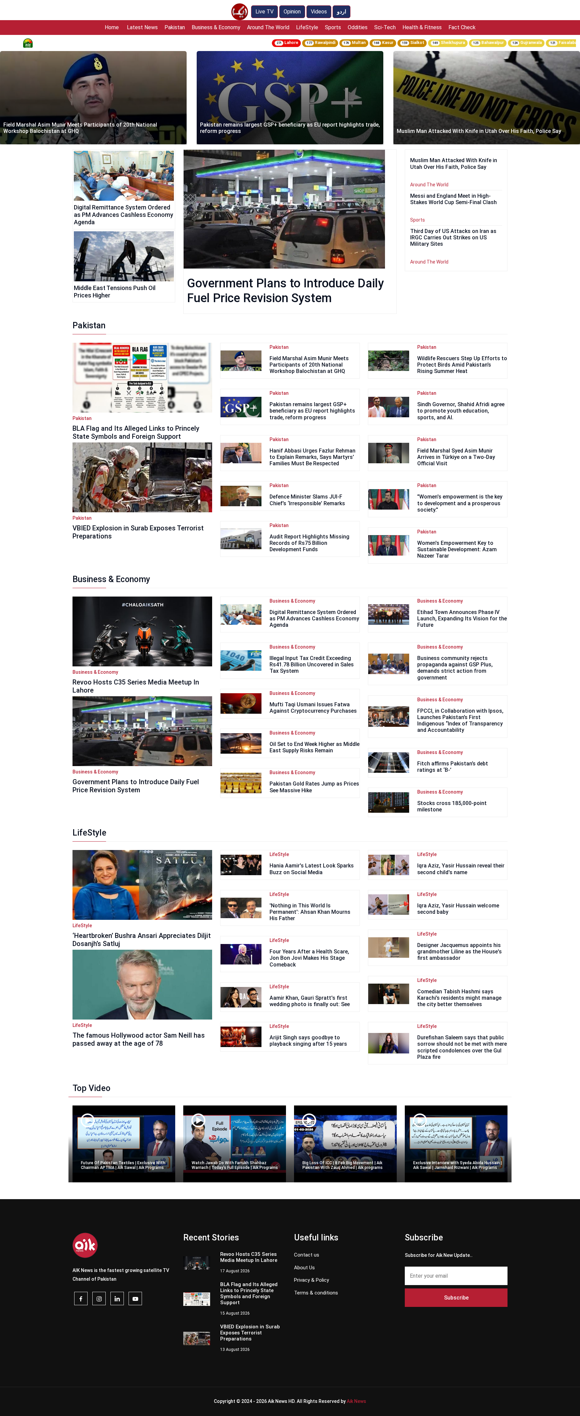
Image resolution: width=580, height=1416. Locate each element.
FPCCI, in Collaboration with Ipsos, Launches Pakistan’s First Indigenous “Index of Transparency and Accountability (460, 721)
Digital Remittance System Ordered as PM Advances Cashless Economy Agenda (123, 214)
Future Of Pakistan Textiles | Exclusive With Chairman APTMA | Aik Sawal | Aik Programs (123, 1165)
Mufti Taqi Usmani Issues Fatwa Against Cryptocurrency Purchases (313, 707)
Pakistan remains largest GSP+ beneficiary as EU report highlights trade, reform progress (290, 128)
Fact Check (462, 27)
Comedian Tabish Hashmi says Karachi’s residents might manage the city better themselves (459, 997)
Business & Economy (216, 27)
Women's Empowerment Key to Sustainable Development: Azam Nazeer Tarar (457, 549)
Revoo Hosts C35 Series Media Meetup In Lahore (135, 686)
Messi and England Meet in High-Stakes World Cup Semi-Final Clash (453, 199)
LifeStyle (307, 27)
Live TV (264, 11)
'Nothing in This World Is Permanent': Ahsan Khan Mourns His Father (310, 912)
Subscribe (456, 1297)
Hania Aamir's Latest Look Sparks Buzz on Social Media (312, 868)
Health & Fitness (422, 27)
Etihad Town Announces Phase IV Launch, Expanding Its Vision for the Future (462, 618)
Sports (333, 27)
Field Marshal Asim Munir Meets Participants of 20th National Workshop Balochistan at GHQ (80, 128)
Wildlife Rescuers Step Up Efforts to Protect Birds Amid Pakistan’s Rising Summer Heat (462, 364)
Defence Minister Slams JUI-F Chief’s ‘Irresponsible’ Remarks (307, 499)
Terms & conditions (316, 1293)
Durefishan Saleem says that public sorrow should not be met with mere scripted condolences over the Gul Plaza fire (462, 1047)
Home (112, 27)
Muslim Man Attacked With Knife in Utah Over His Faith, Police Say (479, 131)
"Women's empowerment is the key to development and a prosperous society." (459, 503)
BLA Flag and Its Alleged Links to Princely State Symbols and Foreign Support (135, 432)
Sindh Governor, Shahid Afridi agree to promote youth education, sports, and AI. (460, 410)
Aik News (356, 1401)
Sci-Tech (385, 27)
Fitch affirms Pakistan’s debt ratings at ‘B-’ (452, 766)
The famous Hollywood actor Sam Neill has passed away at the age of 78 (138, 1039)
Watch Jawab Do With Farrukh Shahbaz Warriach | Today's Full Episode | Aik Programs (235, 1165)
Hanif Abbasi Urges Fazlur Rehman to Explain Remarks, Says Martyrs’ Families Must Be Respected (312, 457)
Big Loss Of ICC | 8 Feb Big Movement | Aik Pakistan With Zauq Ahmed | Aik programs (342, 1165)
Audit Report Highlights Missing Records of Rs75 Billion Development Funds (309, 543)
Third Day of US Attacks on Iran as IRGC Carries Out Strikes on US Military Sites (453, 237)
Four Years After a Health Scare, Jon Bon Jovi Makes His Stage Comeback (309, 957)
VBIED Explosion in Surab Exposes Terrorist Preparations (138, 532)
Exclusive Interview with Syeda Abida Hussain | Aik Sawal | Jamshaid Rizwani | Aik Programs (457, 1165)
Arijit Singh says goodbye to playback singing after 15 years (308, 1040)
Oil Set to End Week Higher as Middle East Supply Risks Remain (314, 747)
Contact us (306, 1255)
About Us (304, 1268)
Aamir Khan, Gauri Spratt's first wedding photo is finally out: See (310, 1001)
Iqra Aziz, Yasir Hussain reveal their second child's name (460, 868)
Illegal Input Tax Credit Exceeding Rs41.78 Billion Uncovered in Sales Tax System (312, 664)
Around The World (268, 27)
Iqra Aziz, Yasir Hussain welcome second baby (458, 908)
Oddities (358, 27)
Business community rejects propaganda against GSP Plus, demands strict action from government (455, 668)
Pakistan (174, 27)
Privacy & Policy (311, 1280)
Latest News (142, 27)
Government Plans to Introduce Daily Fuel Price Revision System (135, 786)
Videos (319, 11)
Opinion (292, 11)
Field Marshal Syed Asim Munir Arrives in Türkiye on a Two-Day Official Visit (456, 457)
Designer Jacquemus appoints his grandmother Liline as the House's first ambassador (459, 951)
